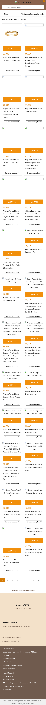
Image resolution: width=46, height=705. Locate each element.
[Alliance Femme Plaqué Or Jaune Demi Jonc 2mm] (11, 412)
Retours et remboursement (12, 665)
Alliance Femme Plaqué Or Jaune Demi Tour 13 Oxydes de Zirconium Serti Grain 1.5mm (33, 215)
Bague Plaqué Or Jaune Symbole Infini (33, 250)
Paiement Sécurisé (9, 622)
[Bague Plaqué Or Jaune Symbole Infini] (34, 232)
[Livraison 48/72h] (23, 599)
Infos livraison (8, 662)
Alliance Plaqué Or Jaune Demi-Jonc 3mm (34, 430)
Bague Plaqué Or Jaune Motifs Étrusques (11, 298)
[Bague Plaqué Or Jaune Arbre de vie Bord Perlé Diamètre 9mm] (11, 238)
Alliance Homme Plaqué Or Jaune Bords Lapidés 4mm (33, 552)
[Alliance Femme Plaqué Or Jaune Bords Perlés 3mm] (11, 536)
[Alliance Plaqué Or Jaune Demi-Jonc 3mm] (34, 412)
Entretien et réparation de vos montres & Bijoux (20, 652)
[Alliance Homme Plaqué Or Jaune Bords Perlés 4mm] (34, 493)
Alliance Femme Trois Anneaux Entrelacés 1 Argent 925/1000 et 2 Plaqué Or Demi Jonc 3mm (11, 473)
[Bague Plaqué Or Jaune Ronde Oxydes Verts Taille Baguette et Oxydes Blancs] (34, 136)
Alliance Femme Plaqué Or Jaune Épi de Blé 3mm (11, 58)
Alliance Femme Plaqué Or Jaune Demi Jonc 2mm (12, 430)
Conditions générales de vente (13, 686)
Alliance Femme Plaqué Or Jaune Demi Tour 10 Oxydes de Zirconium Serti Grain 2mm (11, 215)
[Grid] (43, 19)
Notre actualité (8, 676)
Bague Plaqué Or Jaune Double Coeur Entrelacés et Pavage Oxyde (33, 61)
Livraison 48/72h (23, 605)
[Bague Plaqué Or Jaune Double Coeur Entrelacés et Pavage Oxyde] (34, 33)
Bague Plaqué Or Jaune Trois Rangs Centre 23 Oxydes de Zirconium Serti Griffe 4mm (33, 307)
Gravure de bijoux (9, 658)
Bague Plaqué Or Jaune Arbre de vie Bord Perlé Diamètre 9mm (11, 265)
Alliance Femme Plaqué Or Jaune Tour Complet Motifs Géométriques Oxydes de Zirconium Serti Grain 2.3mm (11, 356)
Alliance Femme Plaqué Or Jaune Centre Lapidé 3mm (11, 514)
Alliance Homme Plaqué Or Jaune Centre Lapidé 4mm (33, 467)
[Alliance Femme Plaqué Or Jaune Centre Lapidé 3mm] (11, 493)
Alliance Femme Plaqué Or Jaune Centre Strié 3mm (11, 162)
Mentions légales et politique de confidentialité (20, 683)
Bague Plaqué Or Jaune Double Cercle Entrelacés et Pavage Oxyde (11, 113)
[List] (39, 19)
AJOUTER (12, 48)
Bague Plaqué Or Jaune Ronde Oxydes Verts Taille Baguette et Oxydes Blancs (33, 164)
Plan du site (7, 689)
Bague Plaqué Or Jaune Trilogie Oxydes (33, 110)
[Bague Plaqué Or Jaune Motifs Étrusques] (11, 280)
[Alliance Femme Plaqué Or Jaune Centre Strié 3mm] (11, 136)
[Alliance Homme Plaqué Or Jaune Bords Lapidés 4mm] (34, 531)
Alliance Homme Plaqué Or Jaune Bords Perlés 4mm (33, 514)
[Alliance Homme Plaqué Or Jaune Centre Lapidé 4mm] (34, 446)
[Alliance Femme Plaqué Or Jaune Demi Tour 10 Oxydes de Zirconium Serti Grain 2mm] (11, 187)
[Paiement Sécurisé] (4, 617)
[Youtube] (29, 695)
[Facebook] (16, 695)
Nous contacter (8, 679)
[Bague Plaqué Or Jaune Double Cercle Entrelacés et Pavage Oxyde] (11, 85)
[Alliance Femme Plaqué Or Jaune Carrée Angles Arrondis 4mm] (11, 375)
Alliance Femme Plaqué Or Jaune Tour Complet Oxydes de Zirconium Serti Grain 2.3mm (33, 351)
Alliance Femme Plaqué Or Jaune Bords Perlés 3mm (11, 563)
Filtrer (6, 14)
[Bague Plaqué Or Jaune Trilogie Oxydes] (34, 85)
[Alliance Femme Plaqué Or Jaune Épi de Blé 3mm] (11, 33)
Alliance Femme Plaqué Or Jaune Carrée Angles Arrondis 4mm (11, 397)
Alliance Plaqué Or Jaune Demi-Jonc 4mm (34, 392)
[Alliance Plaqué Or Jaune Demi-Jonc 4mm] (34, 374)
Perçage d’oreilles (9, 668)
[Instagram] (23, 695)
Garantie (6, 655)
